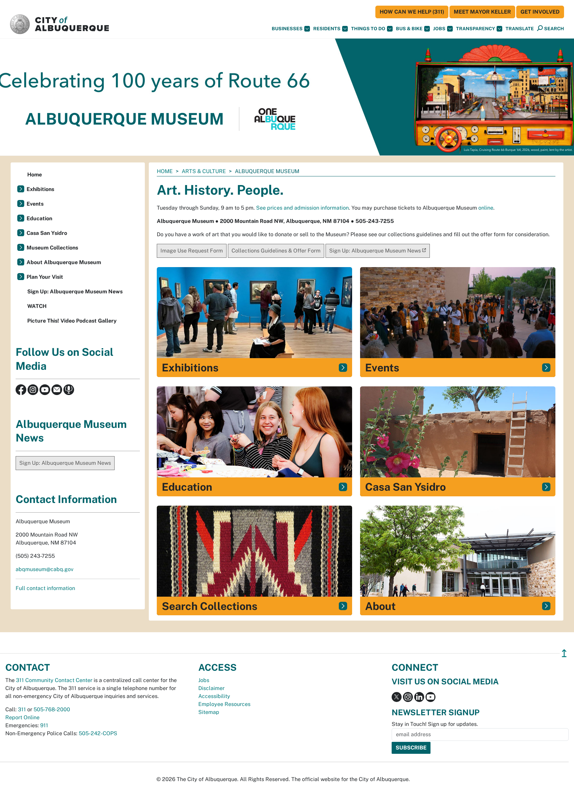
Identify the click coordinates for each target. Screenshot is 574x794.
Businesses (287, 28)
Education (39, 218)
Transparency (475, 28)
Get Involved (540, 12)
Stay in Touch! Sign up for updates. (435, 724)
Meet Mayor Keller (482, 12)
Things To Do (368, 28)
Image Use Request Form (191, 251)
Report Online (22, 717)
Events (35, 204)
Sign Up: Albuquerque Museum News (375, 251)
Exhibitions (40, 189)
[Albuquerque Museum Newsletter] (56, 389)
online (485, 208)
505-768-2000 (52, 709)
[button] (520, 29)
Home (165, 171)
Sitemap (208, 712)
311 (22, 709)
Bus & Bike (409, 28)
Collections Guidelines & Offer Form (276, 251)
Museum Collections (52, 248)
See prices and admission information (302, 208)
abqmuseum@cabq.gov (44, 569)
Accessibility (214, 696)
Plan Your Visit (45, 277)
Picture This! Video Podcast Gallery (72, 321)
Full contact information (45, 588)
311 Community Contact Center (54, 680)
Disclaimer (211, 688)
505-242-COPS (98, 733)
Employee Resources (224, 704)
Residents (326, 28)
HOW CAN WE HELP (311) (412, 12)
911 (44, 725)
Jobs (439, 28)
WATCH (37, 306)
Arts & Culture (204, 171)
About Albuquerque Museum (64, 262)
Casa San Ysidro (47, 233)
